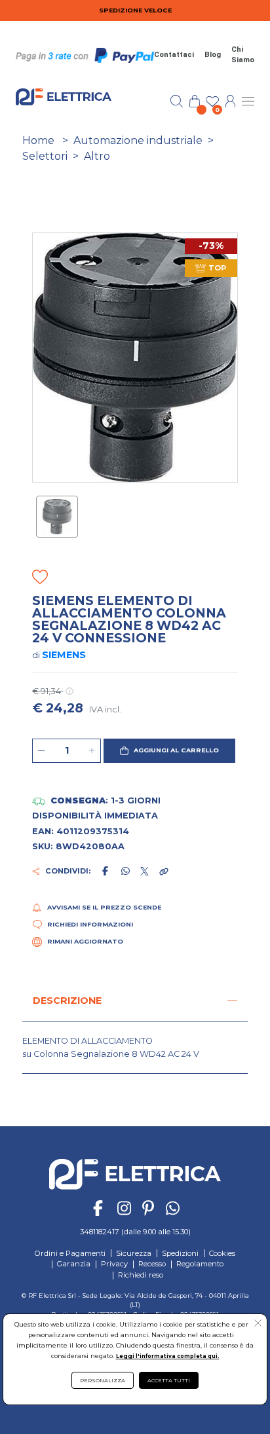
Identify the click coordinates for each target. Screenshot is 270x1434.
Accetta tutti (168, 1380)
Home (38, 140)
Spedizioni (180, 1253)
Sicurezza (133, 1253)
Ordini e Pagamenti (70, 1253)
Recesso (152, 1263)
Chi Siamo (242, 55)
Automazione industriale (137, 140)
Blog (212, 54)
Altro (97, 156)
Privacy (114, 1263)
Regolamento (199, 1263)
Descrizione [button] (67, 1000)
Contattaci (174, 54)
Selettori (45, 156)
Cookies (222, 1253)
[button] (169, 751)
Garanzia (73, 1263)
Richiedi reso (140, 1274)
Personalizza (102, 1380)
